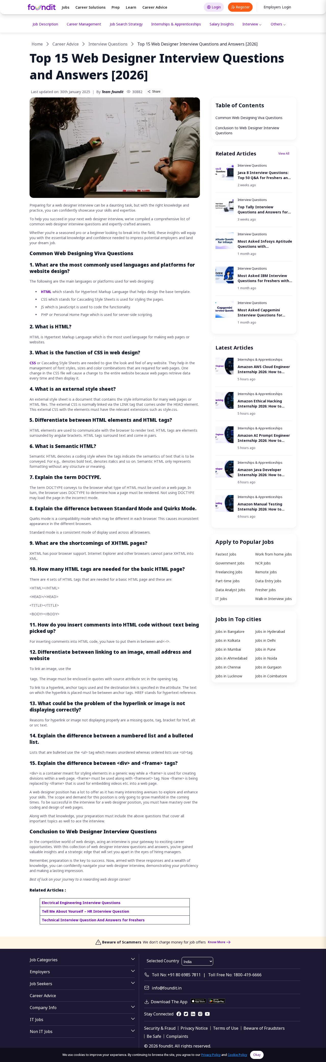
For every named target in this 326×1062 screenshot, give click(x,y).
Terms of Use (225, 1028)
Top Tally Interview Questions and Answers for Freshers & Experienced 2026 (264, 210)
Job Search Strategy (126, 24)
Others (276, 24)
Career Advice (154, 7)
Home (37, 44)
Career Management (84, 24)
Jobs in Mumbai (228, 649)
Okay (257, 1055)
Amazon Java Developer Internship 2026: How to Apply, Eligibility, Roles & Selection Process (260, 472)
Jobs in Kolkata (227, 640)
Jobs (65, 7)
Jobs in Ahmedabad (231, 658)
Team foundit (113, 91)
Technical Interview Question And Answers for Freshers (93, 920)
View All (283, 153)
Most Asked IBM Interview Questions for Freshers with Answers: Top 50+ (263, 278)
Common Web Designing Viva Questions (248, 117)
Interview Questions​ (108, 44)
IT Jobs (221, 598)
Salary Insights (222, 24)
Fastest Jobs (225, 554)
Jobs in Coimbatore (271, 676)
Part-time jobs (227, 580)
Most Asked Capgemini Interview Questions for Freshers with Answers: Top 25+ (260, 313)
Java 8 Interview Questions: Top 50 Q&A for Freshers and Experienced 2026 (264, 175)
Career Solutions (90, 7)
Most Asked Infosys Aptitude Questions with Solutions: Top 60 (265, 244)
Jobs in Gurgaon (268, 667)
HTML (46, 291)
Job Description (45, 24)
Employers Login (277, 7)
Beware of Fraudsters (264, 1028)
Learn (131, 7)
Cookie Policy (237, 1055)
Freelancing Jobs (228, 572)
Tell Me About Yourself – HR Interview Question (85, 911)
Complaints (177, 1036)
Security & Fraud (159, 1028)
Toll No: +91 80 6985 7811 (176, 975)
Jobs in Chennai (228, 667)
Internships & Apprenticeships (176, 24)
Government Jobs (229, 563)
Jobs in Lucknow (228, 676)
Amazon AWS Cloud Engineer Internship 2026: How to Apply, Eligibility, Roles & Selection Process (264, 369)
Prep (116, 7)
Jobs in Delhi (265, 640)
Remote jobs (266, 572)
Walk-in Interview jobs (273, 598)
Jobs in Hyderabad (270, 631)
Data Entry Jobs (268, 580)
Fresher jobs (265, 589)
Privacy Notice (194, 1028)
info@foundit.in (167, 988)
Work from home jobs (273, 554)
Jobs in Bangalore (229, 631)
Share (156, 91)
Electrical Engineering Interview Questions (81, 902)
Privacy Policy (211, 1055)
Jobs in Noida (266, 658)
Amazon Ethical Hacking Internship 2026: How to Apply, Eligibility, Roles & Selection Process (260, 404)
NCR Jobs (263, 563)
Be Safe (154, 1036)
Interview (250, 24)
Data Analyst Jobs (230, 589)
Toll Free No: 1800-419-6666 (235, 975)
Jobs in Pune (265, 649)
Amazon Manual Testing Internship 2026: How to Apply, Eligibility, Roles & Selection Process (260, 507)
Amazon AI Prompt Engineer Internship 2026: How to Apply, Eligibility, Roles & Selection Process (264, 438)
